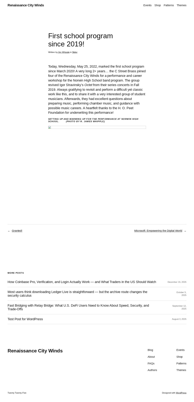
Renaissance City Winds (26, 5)
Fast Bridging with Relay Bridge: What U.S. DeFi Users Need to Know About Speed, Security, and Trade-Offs (78, 307)
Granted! (17, 230)
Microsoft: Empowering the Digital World (158, 230)
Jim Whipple (64, 52)
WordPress (181, 393)
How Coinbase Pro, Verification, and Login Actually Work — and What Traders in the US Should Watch (82, 282)
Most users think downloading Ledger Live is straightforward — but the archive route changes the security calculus (77, 293)
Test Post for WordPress (25, 319)
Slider (74, 52)
